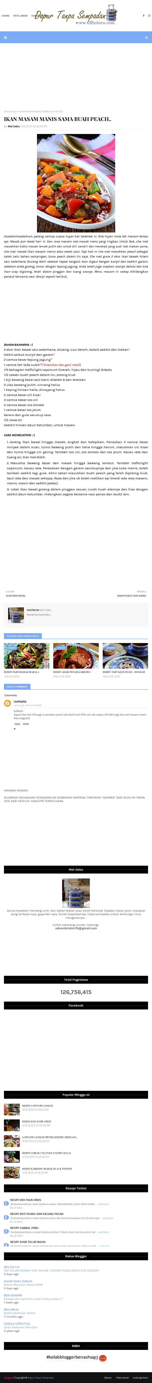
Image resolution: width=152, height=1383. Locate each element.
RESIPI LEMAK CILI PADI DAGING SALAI (46, 1152)
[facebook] (143, 15)
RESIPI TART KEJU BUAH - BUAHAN (124, 672)
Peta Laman (122, 1377)
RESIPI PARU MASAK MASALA (21, 672)
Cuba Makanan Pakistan (20, 1327)
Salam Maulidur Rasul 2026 (23, 1284)
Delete (26, 724)
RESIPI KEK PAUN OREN (36, 1121)
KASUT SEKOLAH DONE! (19, 1313)
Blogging (8, 1377)
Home (7, 111)
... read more (102, 1204)
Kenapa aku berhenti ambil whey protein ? (33, 1299)
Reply (17, 724)
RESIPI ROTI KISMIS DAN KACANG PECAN (36, 1214)
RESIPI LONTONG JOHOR (37, 1105)
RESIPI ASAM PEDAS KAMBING (71, 672)
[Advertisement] (76, 76)
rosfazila (20, 701)
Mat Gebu (14, 126)
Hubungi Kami (140, 1377)
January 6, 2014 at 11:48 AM (28, 705)
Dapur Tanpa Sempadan (41, 1377)
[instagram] (148, 15)
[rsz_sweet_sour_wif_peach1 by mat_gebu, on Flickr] (76, 231)
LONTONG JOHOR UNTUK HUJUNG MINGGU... (50, 1137)
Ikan (15, 111)
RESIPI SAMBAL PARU (24, 1228)
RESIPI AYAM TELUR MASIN (27, 1242)
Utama (107, 1377)
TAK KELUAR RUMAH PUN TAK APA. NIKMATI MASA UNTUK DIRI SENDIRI (51, 1270)
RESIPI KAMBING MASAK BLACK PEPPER (47, 1168)
